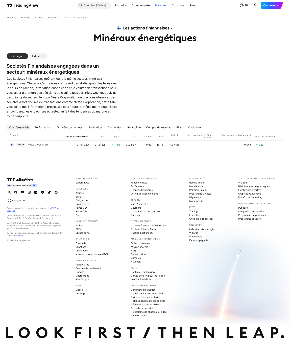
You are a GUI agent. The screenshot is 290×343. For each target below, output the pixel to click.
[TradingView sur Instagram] (29, 192)
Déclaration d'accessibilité (145, 304)
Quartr (20, 235)
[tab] (17, 56)
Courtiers (178, 5)
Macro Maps (82, 275)
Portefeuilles (82, 264)
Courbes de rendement (88, 268)
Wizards (193, 232)
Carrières (136, 257)
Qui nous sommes (140, 243)
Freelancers (195, 236)
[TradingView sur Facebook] (15, 192)
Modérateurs (196, 201)
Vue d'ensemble (139, 204)
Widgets (242, 182)
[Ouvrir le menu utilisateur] (255, 5)
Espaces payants (198, 240)
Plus (193, 5)
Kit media (136, 261)
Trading (193, 211)
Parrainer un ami (198, 189)
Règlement (195, 197)
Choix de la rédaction (201, 218)
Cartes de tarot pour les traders (148, 275)
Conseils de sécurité (142, 308)
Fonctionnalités (139, 182)
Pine (78, 215)
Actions (80, 193)
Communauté (141, 5)
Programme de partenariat (252, 215)
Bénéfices (81, 246)
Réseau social (196, 182)
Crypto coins (82, 204)
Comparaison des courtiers (145, 211)
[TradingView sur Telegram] (42, 192)
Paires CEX (81, 207)
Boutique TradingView (143, 272)
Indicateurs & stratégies (202, 229)
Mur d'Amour (196, 186)
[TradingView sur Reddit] (56, 192)
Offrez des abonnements (144, 193)
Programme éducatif (249, 218)
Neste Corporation (38, 144)
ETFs (78, 196)
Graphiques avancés (249, 193)
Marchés (160, 5)
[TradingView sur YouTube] (22, 192)
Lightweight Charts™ (249, 189)
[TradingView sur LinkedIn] (36, 192)
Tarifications (137, 186)
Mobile (79, 289)
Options (80, 272)
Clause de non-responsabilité (147, 293)
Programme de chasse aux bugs (148, 311)
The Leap (136, 215)
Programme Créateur (200, 193)
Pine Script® (82, 279)
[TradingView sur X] (9, 192)
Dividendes (82, 250)
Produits (120, 5)
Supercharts (82, 182)
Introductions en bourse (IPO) (92, 254)
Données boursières (142, 189)
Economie (81, 243)
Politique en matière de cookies (148, 300)
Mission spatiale (139, 246)
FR (246, 5)
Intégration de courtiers (251, 211)
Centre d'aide (138, 254)
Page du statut (139, 315)
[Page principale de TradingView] (22, 5)
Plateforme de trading (250, 197)
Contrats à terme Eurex (143, 229)
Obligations (82, 200)
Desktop (80, 293)
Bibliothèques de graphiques (254, 186)
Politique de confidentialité (145, 297)
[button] (128, 5)
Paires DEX (81, 211)
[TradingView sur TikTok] (49, 192)
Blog (133, 250)
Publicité (243, 207)
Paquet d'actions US (142, 232)
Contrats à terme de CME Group (148, 225)
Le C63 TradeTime (141, 279)
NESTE (21, 144)
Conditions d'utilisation (143, 289)
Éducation (194, 215)
